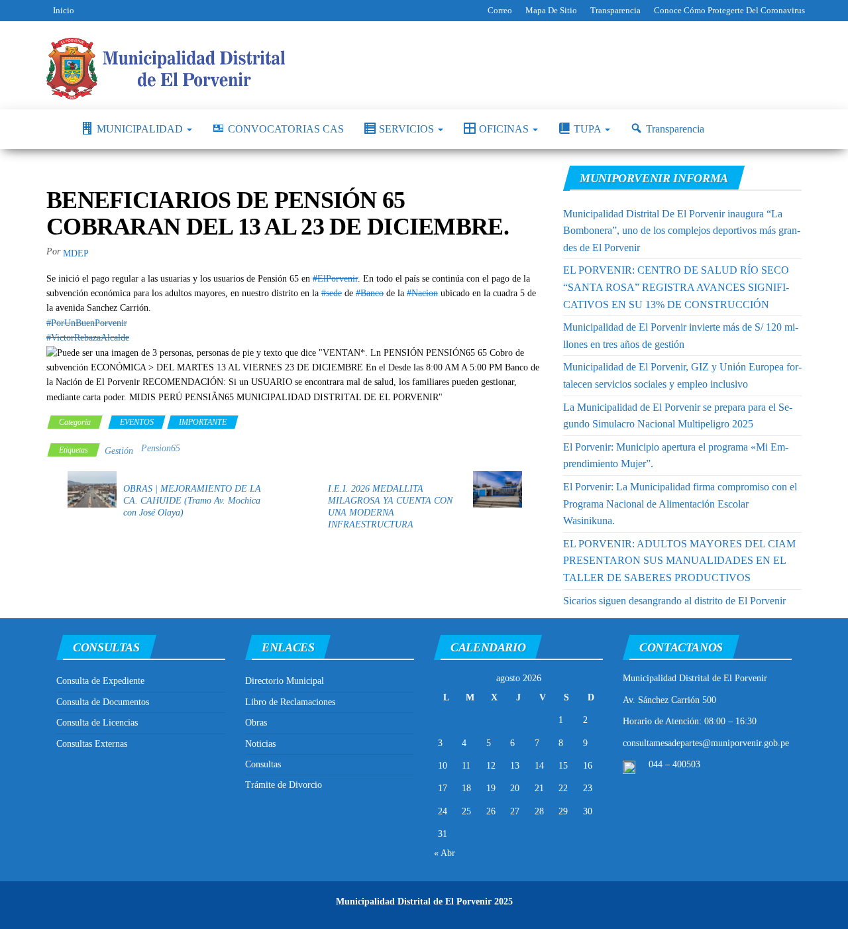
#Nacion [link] (422, 293)
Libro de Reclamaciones (290, 702)
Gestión (119, 451)
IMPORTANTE (203, 422)
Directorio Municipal (284, 681)
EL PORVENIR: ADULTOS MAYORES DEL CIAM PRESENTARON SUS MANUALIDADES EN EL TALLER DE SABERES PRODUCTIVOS (679, 560)
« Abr (444, 853)
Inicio (63, 10)
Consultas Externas (91, 744)
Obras (256, 723)
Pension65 (160, 448)
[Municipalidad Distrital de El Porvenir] (53, 129)
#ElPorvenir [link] (335, 279)
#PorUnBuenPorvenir (86, 323)
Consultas (263, 764)
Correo (500, 10)
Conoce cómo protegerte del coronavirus (729, 10)
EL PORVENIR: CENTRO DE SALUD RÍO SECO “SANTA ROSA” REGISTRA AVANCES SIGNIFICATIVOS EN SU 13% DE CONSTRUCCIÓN (676, 286)
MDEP (76, 253)
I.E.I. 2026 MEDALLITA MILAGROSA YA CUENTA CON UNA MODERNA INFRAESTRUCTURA (390, 506)
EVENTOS (137, 422)
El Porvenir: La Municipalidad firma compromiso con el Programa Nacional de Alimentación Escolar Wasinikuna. (680, 503)
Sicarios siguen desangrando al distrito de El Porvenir (674, 600)
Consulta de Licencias (97, 723)
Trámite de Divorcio (283, 785)
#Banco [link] (370, 293)
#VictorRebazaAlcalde (87, 338)
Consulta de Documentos (102, 702)
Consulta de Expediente (100, 681)
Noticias (260, 744)
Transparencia (615, 10)
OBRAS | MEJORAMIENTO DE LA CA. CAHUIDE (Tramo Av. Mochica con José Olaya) (192, 501)
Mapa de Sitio (551, 10)
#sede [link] (331, 293)
